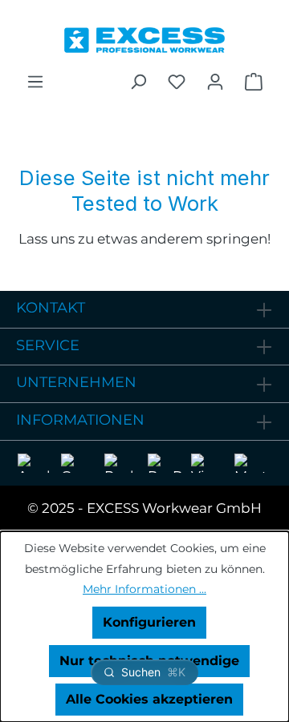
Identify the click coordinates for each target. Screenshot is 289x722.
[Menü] (35, 82)
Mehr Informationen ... (144, 589)
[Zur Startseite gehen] (144, 36)
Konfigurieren (149, 622)
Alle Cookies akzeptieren (149, 699)
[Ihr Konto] (215, 82)
